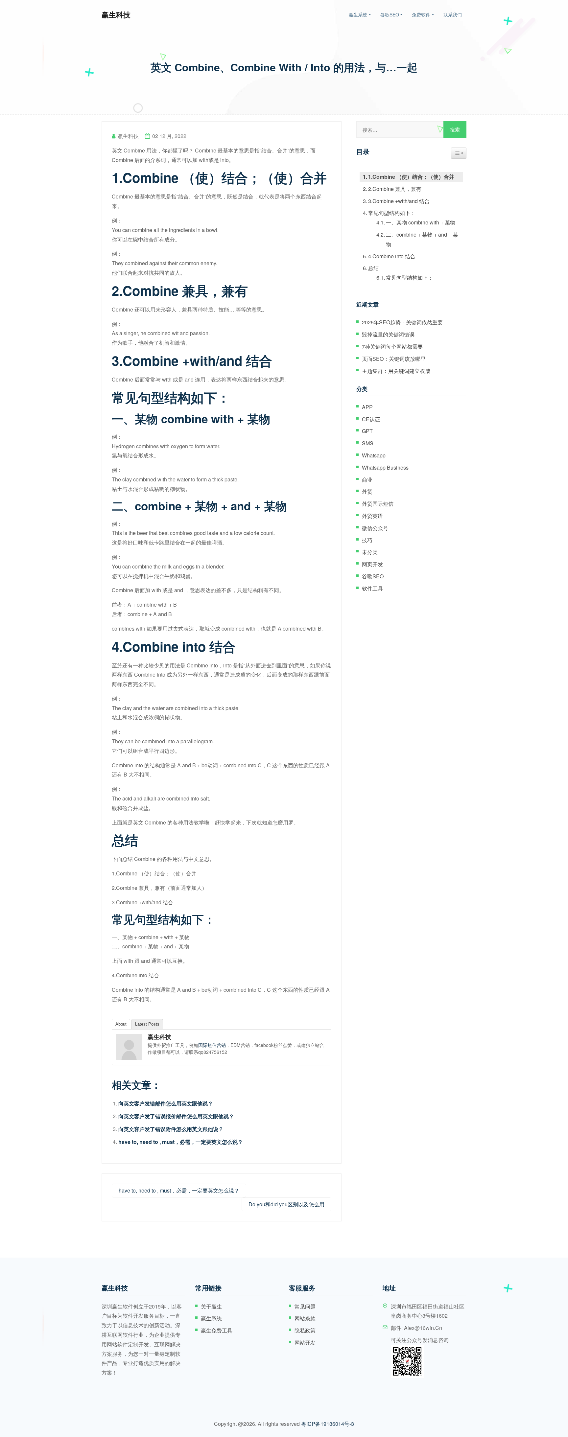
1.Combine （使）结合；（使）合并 (411, 176)
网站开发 (305, 1342)
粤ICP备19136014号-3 (327, 1423)
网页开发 (372, 564)
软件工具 (372, 588)
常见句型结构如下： (391, 213)
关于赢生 (211, 1306)
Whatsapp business (385, 467)
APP (367, 407)
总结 (373, 268)
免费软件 (421, 14)
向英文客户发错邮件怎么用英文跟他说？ (165, 1103)
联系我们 (452, 14)
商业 (367, 479)
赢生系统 (358, 14)
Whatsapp (374, 455)
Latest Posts (147, 1024)
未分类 (370, 552)
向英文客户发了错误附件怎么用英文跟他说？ (171, 1129)
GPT (367, 431)
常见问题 (305, 1306)
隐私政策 (305, 1330)
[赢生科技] (129, 1047)
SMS (367, 443)
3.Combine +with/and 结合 (399, 201)
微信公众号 (375, 528)
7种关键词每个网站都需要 (392, 346)
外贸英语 (372, 516)
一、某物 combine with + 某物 (420, 222)
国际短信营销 (212, 1045)
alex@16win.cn (423, 1328)
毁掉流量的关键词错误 (388, 334)
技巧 (367, 540)
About (121, 1024)
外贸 (367, 491)
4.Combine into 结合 (391, 256)
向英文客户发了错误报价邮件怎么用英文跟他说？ (176, 1116)
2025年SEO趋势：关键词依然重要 (402, 322)
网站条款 (305, 1318)
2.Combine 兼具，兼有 (394, 189)
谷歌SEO (389, 14)
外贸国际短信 (377, 503)
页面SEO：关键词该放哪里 (394, 358)
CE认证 (371, 419)
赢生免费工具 (216, 1330)
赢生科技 (116, 14)
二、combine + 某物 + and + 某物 (422, 239)
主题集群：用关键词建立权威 (396, 371)
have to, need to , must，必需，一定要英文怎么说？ (180, 1142)
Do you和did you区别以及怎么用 (286, 1204)
